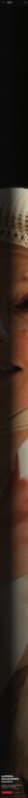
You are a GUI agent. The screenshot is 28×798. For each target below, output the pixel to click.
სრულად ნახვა (18, 792)
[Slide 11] (18, 796)
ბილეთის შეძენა (7, 792)
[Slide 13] (23, 796)
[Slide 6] (5, 796)
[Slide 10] (15, 796)
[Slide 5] (1, 796)
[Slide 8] (10, 796)
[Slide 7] (8, 796)
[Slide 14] (26, 796)
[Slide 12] (20, 796)
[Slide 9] (13, 796)
